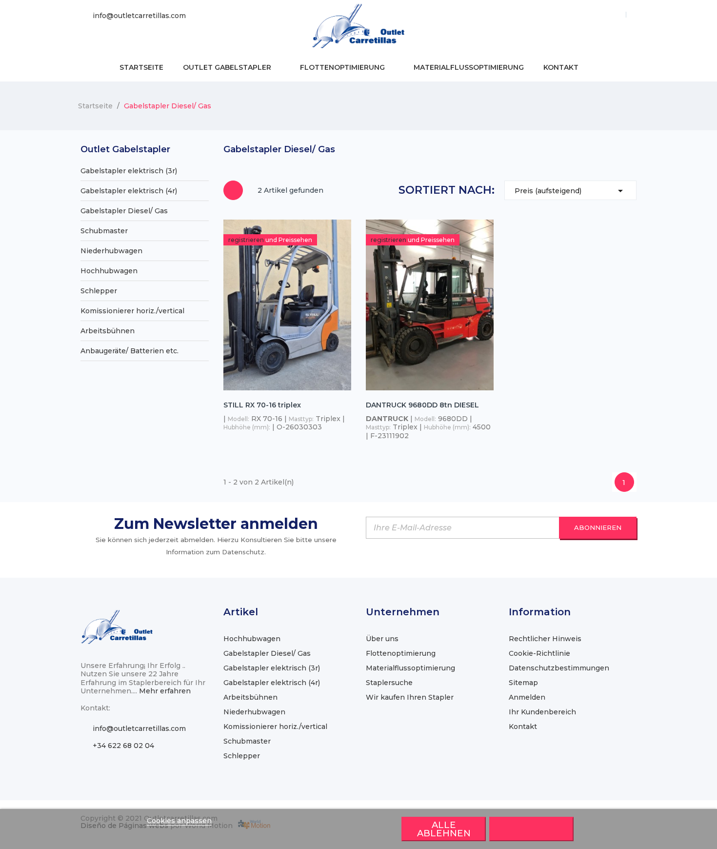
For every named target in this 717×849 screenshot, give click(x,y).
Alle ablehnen (444, 829)
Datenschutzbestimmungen (559, 668)
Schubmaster (104, 230)
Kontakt (523, 726)
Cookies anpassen (179, 820)
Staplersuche (389, 682)
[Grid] (233, 190)
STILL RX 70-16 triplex (262, 405)
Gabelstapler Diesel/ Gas (124, 210)
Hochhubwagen (109, 270)
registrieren (246, 239)
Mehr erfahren (165, 691)
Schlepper (98, 290)
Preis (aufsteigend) (570, 191)
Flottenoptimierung (401, 653)
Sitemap (523, 682)
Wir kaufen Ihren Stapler (410, 697)
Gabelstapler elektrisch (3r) (128, 170)
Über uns (382, 638)
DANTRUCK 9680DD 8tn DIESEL (422, 405)
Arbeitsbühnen (107, 330)
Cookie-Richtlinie (539, 653)
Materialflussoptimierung (410, 668)
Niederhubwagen (111, 250)
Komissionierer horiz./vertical (132, 310)
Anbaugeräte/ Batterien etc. (129, 350)
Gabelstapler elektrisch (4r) (128, 190)
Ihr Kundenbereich (542, 712)
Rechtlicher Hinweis (545, 638)
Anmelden (527, 697)
